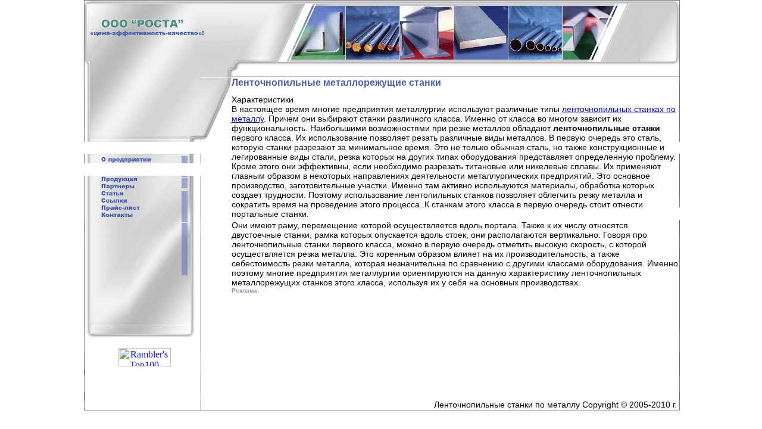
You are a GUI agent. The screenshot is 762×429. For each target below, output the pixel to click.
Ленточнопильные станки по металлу (507, 404)
